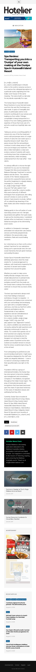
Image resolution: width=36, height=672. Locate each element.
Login (28, 665)
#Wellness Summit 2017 (12, 426)
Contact (17, 665)
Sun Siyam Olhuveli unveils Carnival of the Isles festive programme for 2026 (17, 631)
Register (23, 665)
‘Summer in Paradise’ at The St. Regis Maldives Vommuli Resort (17, 490)
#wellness (14, 422)
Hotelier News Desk (20, 75)
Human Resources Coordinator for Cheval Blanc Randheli (16, 518)
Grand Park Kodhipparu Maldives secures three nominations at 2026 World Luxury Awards (17, 646)
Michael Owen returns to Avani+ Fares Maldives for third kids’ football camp (16, 617)
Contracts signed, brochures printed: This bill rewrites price (16, 603)
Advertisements (9, 665)
